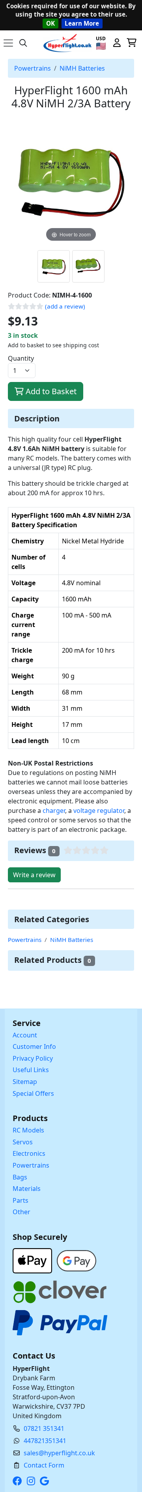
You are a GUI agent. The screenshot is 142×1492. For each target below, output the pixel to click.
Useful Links (31, 1069)
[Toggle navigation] (8, 43)
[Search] (23, 43)
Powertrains (32, 68)
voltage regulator (98, 810)
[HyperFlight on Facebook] (19, 1481)
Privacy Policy (33, 1058)
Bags (20, 1177)
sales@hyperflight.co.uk (59, 1453)
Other (21, 1211)
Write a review (34, 874)
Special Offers (33, 1093)
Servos (23, 1142)
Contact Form (44, 1465)
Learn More (82, 23)
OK (50, 23)
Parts (20, 1200)
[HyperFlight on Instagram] (32, 1481)
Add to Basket (50, 391)
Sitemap (25, 1081)
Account (25, 1035)
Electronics (29, 1153)
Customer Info (34, 1046)
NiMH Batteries (82, 68)
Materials (27, 1188)
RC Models (28, 1130)
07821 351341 (44, 1428)
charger (54, 810)
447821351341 (45, 1440)
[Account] (117, 43)
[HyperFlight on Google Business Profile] (46, 1481)
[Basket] (131, 43)
